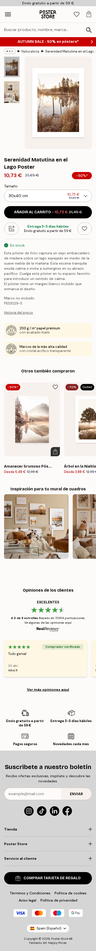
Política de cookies (71, 893)
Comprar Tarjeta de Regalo (52, 878)
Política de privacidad (58, 900)
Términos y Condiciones (30, 893)
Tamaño (11, 186)
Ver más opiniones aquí (48, 689)
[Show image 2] (11, 92)
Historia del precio (18, 312)
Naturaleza (30, 51)
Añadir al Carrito (48, 212)
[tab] (76, 14)
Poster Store (59, 938)
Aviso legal (27, 900)
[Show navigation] (8, 14)
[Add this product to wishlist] (84, 228)
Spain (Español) (49, 928)
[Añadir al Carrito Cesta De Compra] (55, 451)
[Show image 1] (11, 67)
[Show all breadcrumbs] (9, 51)
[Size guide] (11, 228)
